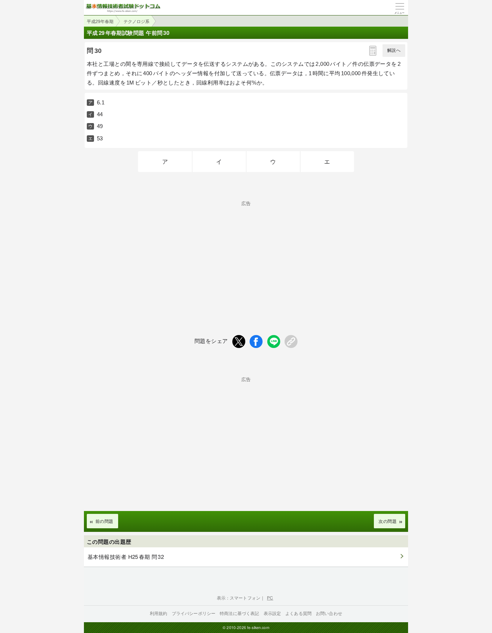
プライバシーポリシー (194, 613)
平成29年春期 (100, 21)
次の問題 (388, 521)
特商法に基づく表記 (239, 613)
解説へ (394, 50)
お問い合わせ (329, 613)
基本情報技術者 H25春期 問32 (126, 556)
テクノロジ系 (136, 21)
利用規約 (158, 613)
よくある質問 (298, 613)
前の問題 (104, 521)
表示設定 (272, 613)
